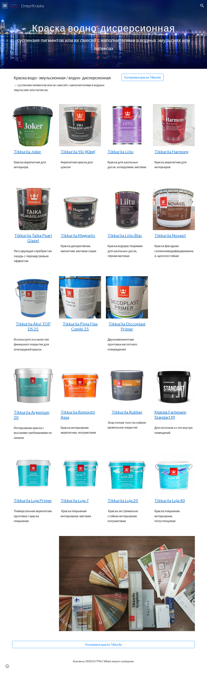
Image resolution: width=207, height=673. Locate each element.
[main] (103, 34)
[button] (5, 5)
